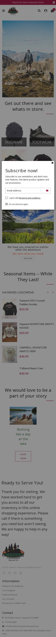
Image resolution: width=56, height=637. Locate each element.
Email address (14, 190)
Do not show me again (18, 204)
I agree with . (25, 198)
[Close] (52, 162)
